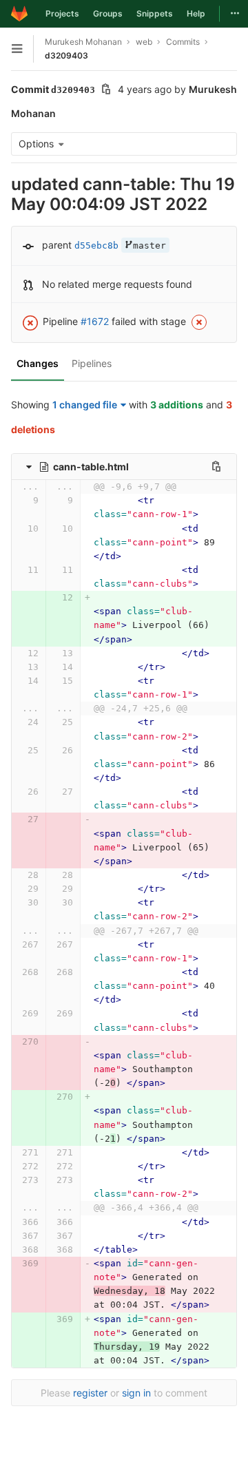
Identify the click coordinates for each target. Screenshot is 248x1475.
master (149, 245)
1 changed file (84, 404)
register (90, 1393)
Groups (108, 13)
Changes (38, 363)
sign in (136, 1393)
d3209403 (66, 55)
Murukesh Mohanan (83, 41)
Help (196, 13)
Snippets (154, 13)
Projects (62, 13)
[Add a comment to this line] (11, 507)
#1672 (95, 321)
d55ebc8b (96, 245)
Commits (183, 41)
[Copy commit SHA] (106, 90)
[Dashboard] (19, 13)
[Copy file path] (216, 466)
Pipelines (92, 363)
